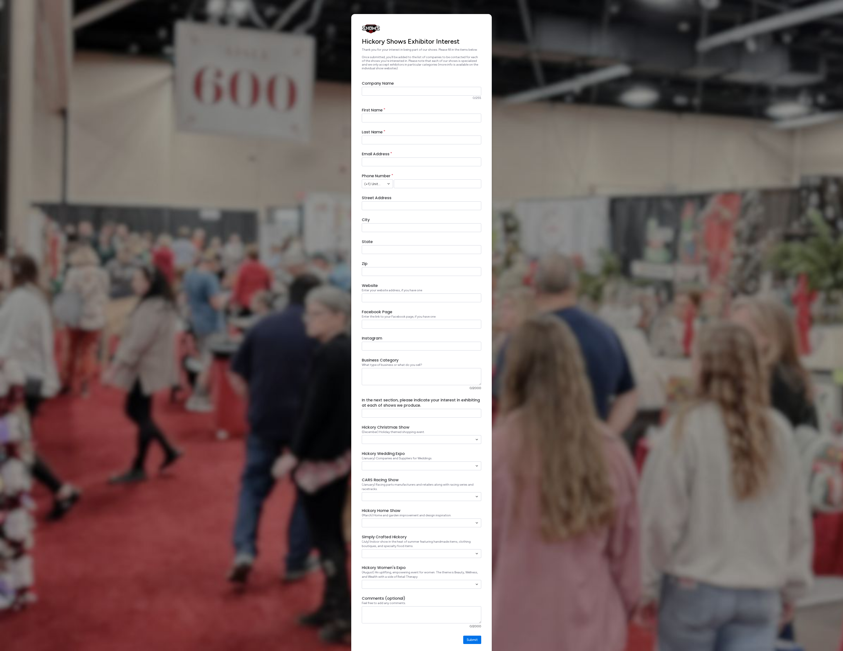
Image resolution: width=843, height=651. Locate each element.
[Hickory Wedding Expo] (476, 465)
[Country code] (388, 183)
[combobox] (372, 183)
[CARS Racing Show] (476, 496)
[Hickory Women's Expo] (476, 584)
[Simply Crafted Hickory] (476, 553)
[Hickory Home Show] (476, 522)
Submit (472, 640)
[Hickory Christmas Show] (476, 439)
